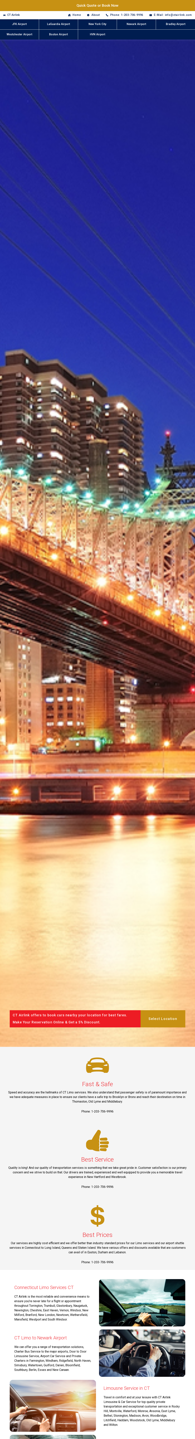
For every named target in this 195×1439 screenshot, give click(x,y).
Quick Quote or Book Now (97, 5)
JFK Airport (19, 24)
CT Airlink (13, 15)
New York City (97, 24)
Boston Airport (58, 34)
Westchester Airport (19, 34)
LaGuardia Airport (58, 24)
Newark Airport (136, 24)
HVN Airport (97, 34)
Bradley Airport (175, 24)
